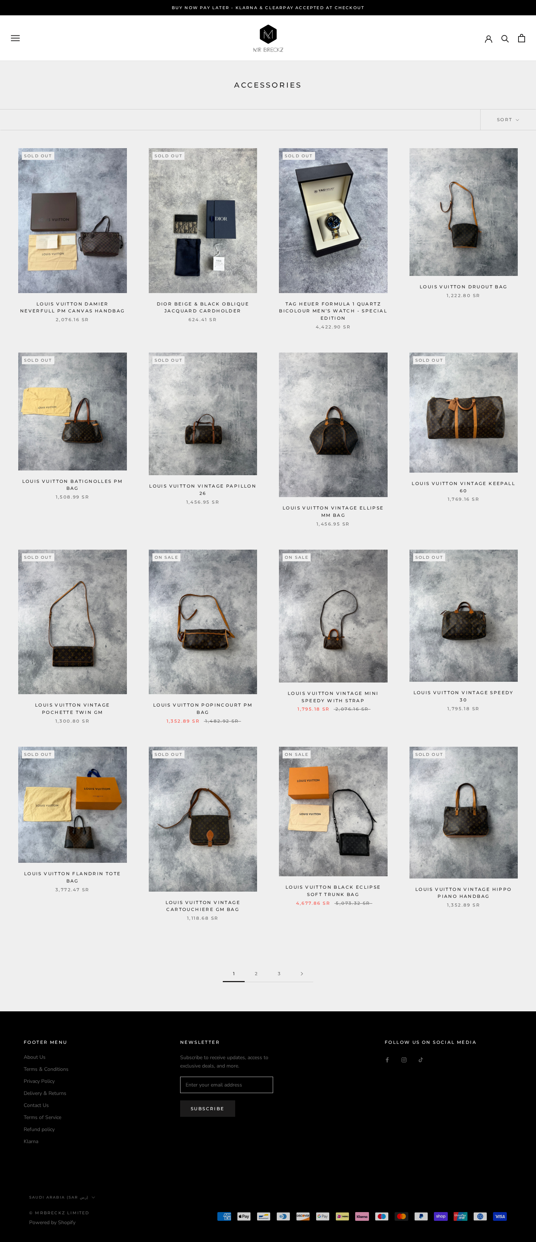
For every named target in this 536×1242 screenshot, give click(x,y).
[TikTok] (420, 1059)
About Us (35, 1057)
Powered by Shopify (52, 1222)
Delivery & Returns (45, 1093)
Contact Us (36, 1105)
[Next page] (302, 974)
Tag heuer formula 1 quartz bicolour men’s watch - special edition (333, 311)
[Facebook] (387, 1059)
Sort (505, 119)
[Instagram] (404, 1059)
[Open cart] (521, 38)
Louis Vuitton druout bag (464, 286)
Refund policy (39, 1129)
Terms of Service (42, 1117)
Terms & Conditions (46, 1069)
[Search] (505, 38)
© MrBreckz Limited (59, 1212)
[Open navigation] (15, 38)
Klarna (31, 1141)
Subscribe (208, 1108)
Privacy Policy (39, 1081)
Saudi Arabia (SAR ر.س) (59, 1197)
